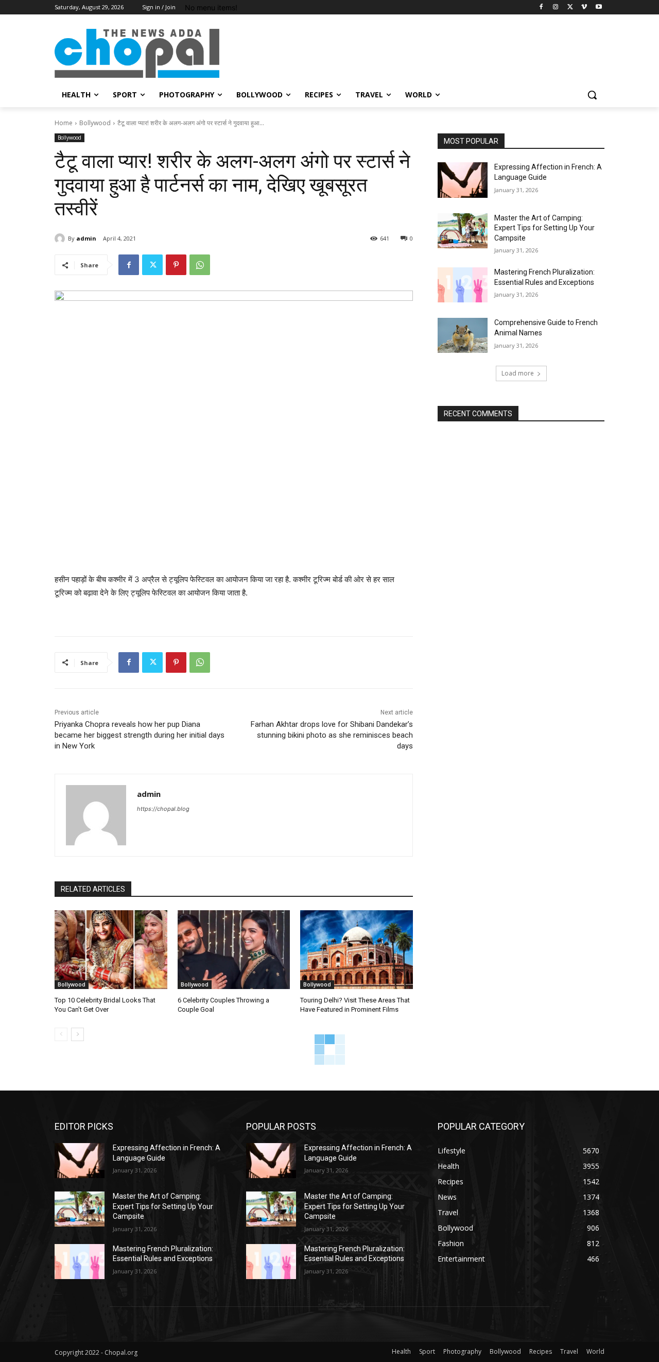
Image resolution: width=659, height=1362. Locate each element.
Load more (517, 373)
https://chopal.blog (163, 808)
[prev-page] (61, 1034)
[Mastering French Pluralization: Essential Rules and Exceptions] (463, 284)
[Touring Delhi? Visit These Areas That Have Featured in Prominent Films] (356, 949)
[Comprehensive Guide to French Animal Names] (463, 335)
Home (64, 122)
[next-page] (77, 1034)
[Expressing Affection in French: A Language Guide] (463, 179)
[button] (592, 94)
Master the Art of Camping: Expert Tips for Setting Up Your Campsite (544, 228)
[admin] (61, 238)
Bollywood (95, 122)
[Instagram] (556, 7)
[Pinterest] (176, 264)
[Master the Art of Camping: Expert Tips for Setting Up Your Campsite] (463, 230)
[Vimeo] (584, 7)
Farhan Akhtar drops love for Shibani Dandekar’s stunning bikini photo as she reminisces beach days (332, 735)
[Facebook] (541, 7)
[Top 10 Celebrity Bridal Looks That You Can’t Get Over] (111, 949)
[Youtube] (598, 7)
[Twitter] (570, 7)
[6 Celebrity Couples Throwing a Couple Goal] (234, 949)
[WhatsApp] (199, 264)
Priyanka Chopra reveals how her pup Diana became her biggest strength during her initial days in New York (139, 735)
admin (86, 238)
